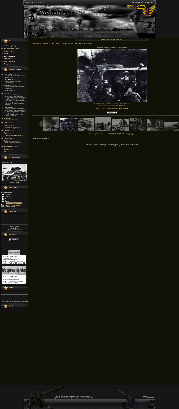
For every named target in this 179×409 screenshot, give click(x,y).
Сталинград (8, 90)
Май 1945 (7, 118)
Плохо (7, 201)
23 (117, 134)
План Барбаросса (10, 74)
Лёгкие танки (14, 182)
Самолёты (7, 130)
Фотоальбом (43, 43)
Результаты (5, 205)
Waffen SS (7, 93)
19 (108, 134)
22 (115, 134)
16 (101, 134)
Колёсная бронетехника (12, 135)
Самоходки (8, 138)
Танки (6, 133)
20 (110, 134)
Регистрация (111, 39)
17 (103, 134)
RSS (121, 39)
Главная (103, 39)
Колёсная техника (10, 141)
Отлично (8, 194)
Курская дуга (8, 85)
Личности (7, 149)
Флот (5, 152)
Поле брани (8, 107)
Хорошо (7, 196)
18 (105, 134)
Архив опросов (16, 205)
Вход (117, 39)
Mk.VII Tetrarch (7, 162)
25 (121, 134)
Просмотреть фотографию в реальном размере (112, 108)
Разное (6, 122)
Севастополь (8, 80)
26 (123, 134)
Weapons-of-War (120, 105)
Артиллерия (8, 125)
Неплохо (8, 199)
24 (119, 134)
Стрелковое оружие (11, 127)
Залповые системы (11, 146)
